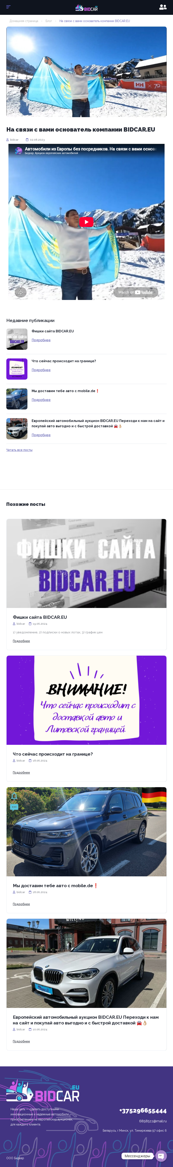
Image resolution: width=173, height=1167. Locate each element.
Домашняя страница (23, 21)
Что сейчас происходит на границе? (64, 361)
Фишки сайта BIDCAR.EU (53, 331)
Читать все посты (19, 450)
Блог (49, 21)
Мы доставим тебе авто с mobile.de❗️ (66, 391)
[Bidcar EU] (86, 7)
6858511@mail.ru (153, 1121)
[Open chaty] (161, 1156)
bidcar (14, 139)
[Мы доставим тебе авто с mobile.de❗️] (16, 398)
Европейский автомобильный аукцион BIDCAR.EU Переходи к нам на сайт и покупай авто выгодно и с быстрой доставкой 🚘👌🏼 (98, 423)
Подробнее (41, 340)
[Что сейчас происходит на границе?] (16, 369)
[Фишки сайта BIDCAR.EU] (16, 339)
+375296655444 (143, 1110)
